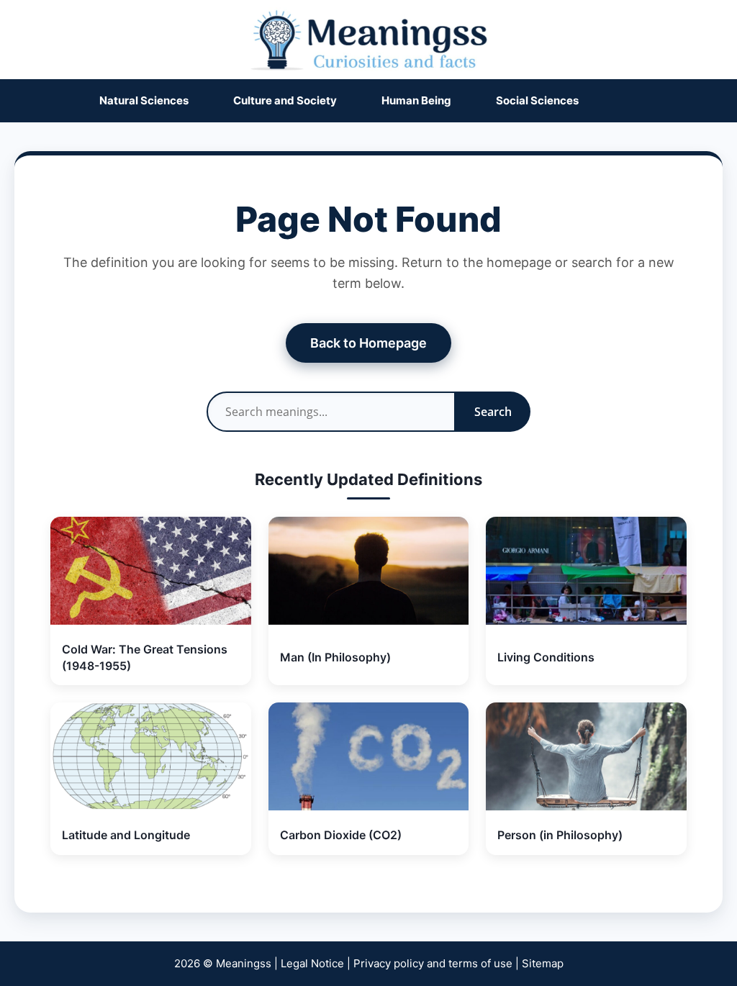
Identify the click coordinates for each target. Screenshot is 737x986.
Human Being (416, 100)
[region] (368, 918)
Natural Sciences (144, 100)
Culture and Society (285, 100)
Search (493, 412)
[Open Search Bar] (630, 100)
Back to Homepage (368, 342)
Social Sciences (537, 100)
